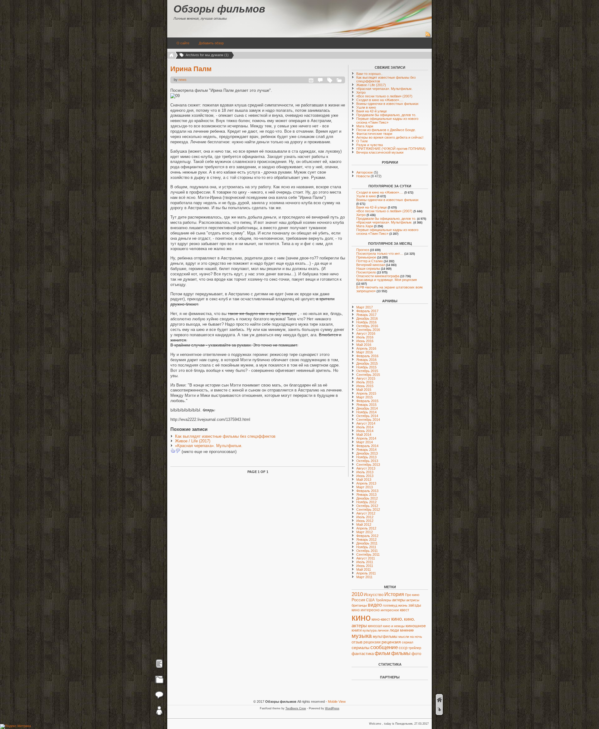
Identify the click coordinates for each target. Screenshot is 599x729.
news (182, 79)
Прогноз (362, 250)
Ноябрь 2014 (366, 412)
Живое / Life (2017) (192, 441)
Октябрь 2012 (367, 506)
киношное (416, 625)
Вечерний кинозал (370, 265)
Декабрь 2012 (367, 498)
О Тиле (362, 141)
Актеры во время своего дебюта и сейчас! (389, 137)
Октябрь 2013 (367, 461)
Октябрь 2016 (367, 326)
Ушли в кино (366, 107)
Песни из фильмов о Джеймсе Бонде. (386, 130)
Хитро (361, 92)
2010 (357, 594)
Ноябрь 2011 (366, 547)
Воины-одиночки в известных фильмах (387, 104)
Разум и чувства (369, 145)
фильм (382, 653)
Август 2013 (365, 468)
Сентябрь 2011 (368, 554)
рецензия (391, 641)
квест (404, 610)
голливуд (390, 605)
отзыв (357, 642)
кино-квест (381, 619)
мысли (403, 636)
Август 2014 (365, 423)
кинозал (375, 626)
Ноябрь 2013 (366, 457)
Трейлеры (383, 600)
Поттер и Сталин (369, 261)
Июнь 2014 (364, 431)
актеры (398, 600)
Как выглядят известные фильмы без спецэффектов (225, 436)
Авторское (364, 172)
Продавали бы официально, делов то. (386, 115)
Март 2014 (364, 442)
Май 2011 (363, 569)
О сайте (183, 43)
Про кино (412, 595)
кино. (397, 619)
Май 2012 (363, 524)
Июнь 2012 (364, 521)
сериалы (360, 647)
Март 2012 (364, 532)
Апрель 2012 (366, 528)
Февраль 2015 (367, 401)
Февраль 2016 (367, 356)
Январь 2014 (366, 449)
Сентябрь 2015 (368, 375)
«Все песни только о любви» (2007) (384, 96)
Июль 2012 (364, 517)
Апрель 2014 (366, 438)
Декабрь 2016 (367, 318)
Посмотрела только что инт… (379, 253)
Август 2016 (365, 333)
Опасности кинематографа (377, 276)
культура (370, 630)
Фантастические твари (374, 133)
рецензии (372, 642)
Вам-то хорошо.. (369, 74)
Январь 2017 (366, 315)
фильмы (401, 653)
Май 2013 (363, 479)
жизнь (402, 605)
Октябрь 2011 (367, 551)
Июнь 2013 (364, 476)
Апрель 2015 (366, 393)
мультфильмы (385, 636)
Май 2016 (363, 345)
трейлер (414, 648)
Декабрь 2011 (366, 543)
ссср (403, 647)
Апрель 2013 (366, 483)
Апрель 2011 (366, 573)
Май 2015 (363, 390)
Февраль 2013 (367, 491)
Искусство (373, 595)
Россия (358, 600)
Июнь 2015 (364, 386)
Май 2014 (363, 434)
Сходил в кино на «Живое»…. (379, 100)
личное (383, 630)
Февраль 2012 (367, 536)
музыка (362, 636)
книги (357, 630)
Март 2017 (364, 307)
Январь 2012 (366, 539)
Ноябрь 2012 (366, 502)
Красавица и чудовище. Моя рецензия (386, 280)
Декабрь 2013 (367, 453)
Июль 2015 (364, 382)
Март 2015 (364, 397)
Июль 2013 (364, 472)
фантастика (363, 653)
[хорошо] (172, 450)
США (370, 600)
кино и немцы (394, 626)
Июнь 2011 (364, 566)
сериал (407, 642)
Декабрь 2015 (367, 363)
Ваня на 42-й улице (371, 111)
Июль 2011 (364, 562)
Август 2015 (365, 378)
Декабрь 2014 (367, 408)
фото (416, 653)
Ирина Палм (191, 69)
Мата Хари (364, 126)
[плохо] (177, 450)
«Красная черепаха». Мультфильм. (208, 445)
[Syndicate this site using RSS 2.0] (428, 36)
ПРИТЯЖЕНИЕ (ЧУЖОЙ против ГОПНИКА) (391, 148)
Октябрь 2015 (367, 371)
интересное (390, 610)
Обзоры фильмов (219, 9)
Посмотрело (366, 272)
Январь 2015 (366, 404)
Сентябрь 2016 (368, 330)
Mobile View (337, 701)
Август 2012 (365, 513)
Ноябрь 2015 (366, 367)
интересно (370, 610)
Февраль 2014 (367, 446)
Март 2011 (364, 577)
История (394, 594)
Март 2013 (364, 487)
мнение (407, 630)
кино (361, 617)
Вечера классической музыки (379, 152)
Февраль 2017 (367, 311)
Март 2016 (364, 352)
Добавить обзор (211, 43)
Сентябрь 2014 (368, 419)
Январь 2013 (366, 494)
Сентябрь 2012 (368, 509)
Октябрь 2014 (367, 416)
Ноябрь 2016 (366, 322)
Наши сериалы (368, 268)
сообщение (384, 647)
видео (375, 605)
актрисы (412, 600)
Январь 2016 (366, 360)
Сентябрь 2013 (368, 464)
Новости (363, 176)
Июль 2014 (364, 427)
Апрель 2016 (366, 348)
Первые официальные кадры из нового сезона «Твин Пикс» (387, 120)
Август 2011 (365, 558)
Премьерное (366, 257)
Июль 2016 (364, 337)
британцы (359, 605)
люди (394, 630)
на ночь (416, 636)
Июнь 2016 (364, 341)
